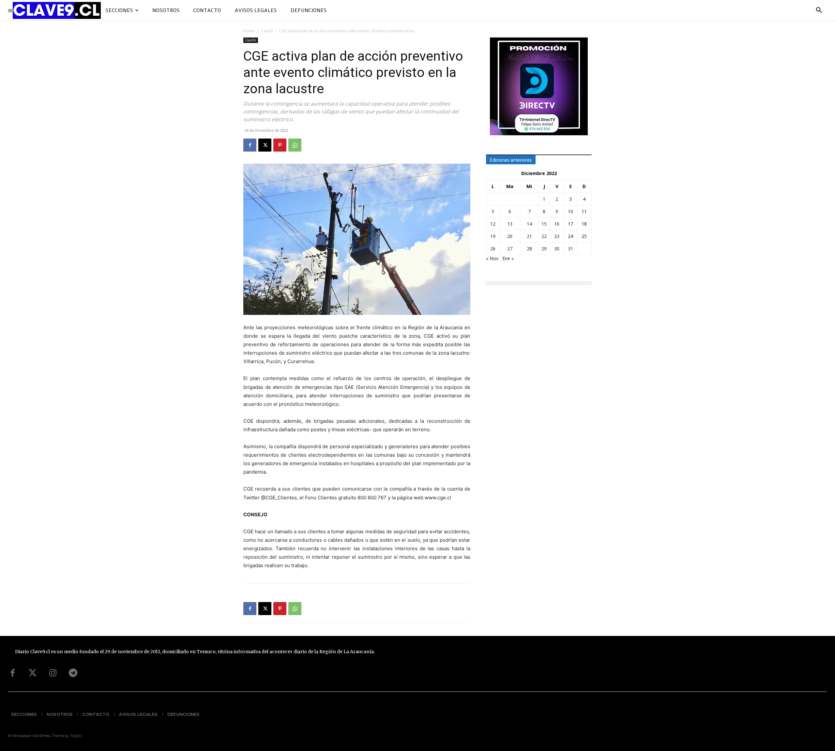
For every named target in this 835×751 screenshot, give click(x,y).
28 (529, 248)
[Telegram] (73, 673)
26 (492, 248)
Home (249, 31)
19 (492, 236)
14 (529, 224)
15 (544, 224)
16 (556, 224)
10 (570, 211)
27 (509, 248)
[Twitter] (32, 673)
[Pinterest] (279, 145)
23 (556, 236)
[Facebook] (249, 145)
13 (509, 224)
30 (556, 248)
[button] (819, 10)
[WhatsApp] (294, 145)
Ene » (508, 258)
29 (544, 248)
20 (509, 236)
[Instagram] (53, 673)
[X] (264, 145)
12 (492, 224)
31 (570, 248)
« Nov (492, 258)
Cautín (267, 31)
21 (529, 236)
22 (544, 236)
